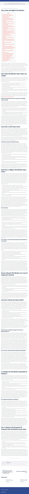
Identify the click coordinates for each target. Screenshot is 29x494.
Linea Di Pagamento (4, 60)
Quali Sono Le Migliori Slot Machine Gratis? (7, 19)
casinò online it (12, 458)
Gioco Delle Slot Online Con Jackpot (6, 14)
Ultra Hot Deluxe (4, 20)
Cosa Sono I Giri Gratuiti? (5, 52)
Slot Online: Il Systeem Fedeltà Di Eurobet (7, 18)
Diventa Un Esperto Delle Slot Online (6, 42)
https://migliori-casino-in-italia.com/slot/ (9, 96)
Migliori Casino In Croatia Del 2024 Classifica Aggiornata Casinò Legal (23, 480)
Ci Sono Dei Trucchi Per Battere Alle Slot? (7, 54)
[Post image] (3, 480)
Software (3, 43)
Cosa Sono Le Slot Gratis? (5, 17)
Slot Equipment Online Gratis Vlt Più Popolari (7, 39)
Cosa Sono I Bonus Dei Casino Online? (7, 25)
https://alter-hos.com (8, 463)
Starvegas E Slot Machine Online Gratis (7, 55)
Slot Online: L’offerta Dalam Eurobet (6, 59)
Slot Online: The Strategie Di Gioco (6, 56)
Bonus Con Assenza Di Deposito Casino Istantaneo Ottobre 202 (9, 480)
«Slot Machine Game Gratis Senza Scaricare (7, 53)
